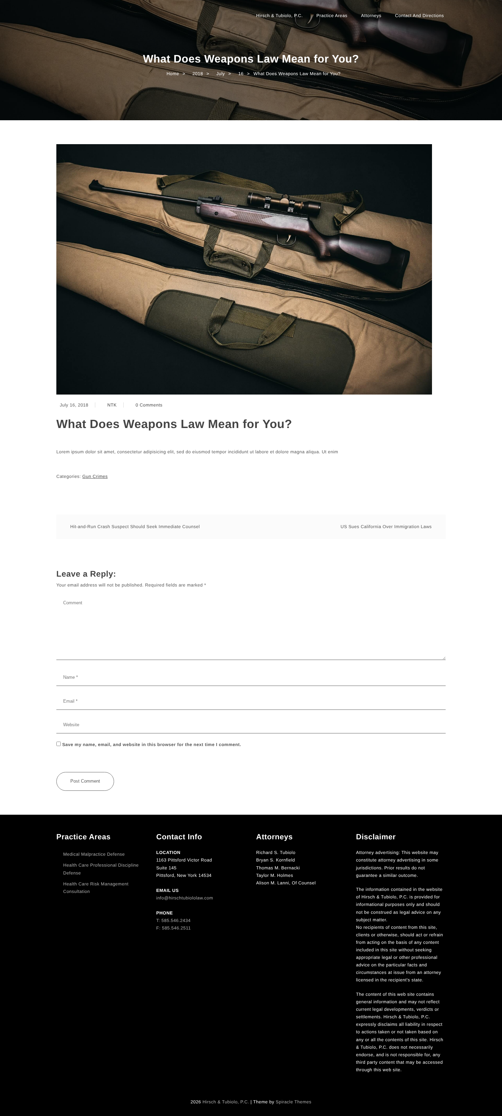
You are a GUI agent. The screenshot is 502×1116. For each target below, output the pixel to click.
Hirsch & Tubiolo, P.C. (279, 15)
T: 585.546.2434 (173, 920)
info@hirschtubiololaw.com (184, 897)
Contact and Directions (419, 15)
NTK (112, 405)
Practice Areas (332, 15)
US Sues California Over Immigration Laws (386, 526)
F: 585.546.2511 (173, 928)
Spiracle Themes (293, 1101)
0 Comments (149, 405)
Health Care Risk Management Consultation (95, 887)
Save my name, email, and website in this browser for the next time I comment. (151, 744)
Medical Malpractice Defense (94, 854)
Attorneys (371, 15)
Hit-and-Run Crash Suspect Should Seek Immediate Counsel (135, 526)
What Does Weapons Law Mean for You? (174, 424)
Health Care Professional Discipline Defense (101, 869)
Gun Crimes (95, 476)
